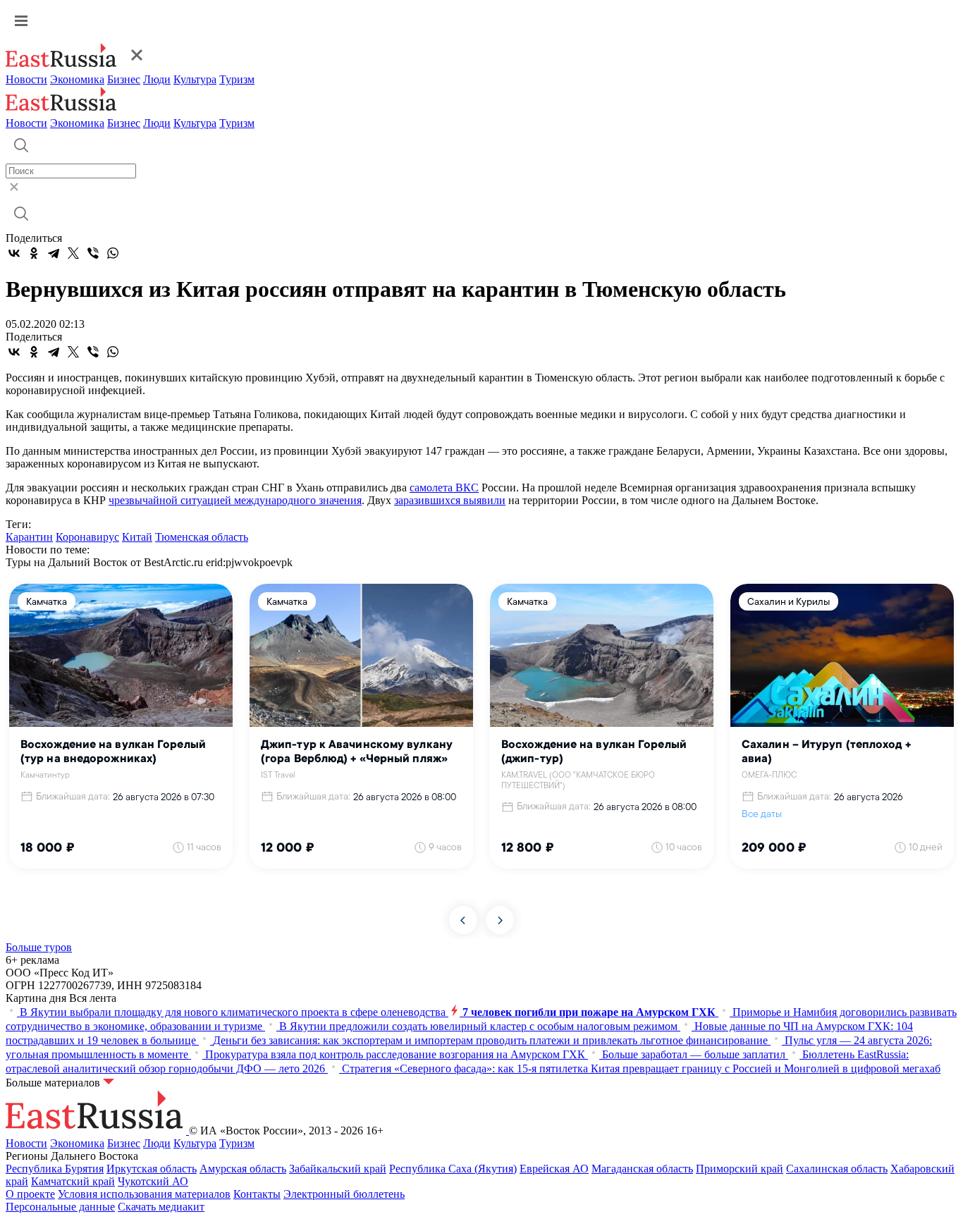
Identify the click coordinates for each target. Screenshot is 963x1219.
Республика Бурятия (55, 1169)
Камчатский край (73, 1181)
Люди (157, 79)
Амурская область (243, 1169)
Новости (26, 79)
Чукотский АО (153, 1181)
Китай (137, 537)
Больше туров (39, 947)
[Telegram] (53, 253)
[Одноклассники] (33, 253)
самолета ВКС (444, 488)
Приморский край (739, 1169)
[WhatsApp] (112, 253)
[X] (73, 253)
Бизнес (123, 79)
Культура (194, 79)
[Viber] (93, 253)
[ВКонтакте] (14, 253)
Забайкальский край (337, 1169)
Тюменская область (201, 537)
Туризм (236, 79)
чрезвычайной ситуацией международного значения (235, 500)
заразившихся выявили (449, 500)
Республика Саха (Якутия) (453, 1169)
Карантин (29, 537)
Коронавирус (87, 537)
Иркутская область (151, 1169)
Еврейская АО (554, 1169)
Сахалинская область (837, 1169)
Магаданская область (642, 1169)
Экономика (77, 79)
